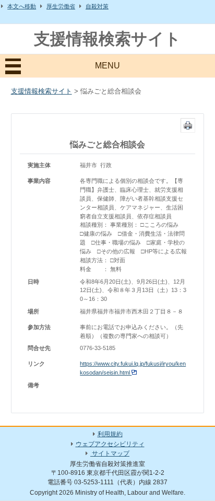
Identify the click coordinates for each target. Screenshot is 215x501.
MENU (107, 65)
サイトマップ (109, 453)
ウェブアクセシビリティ (110, 444)
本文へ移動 (21, 6)
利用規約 (110, 434)
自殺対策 (97, 6)
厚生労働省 (60, 6)
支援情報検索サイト (107, 39)
